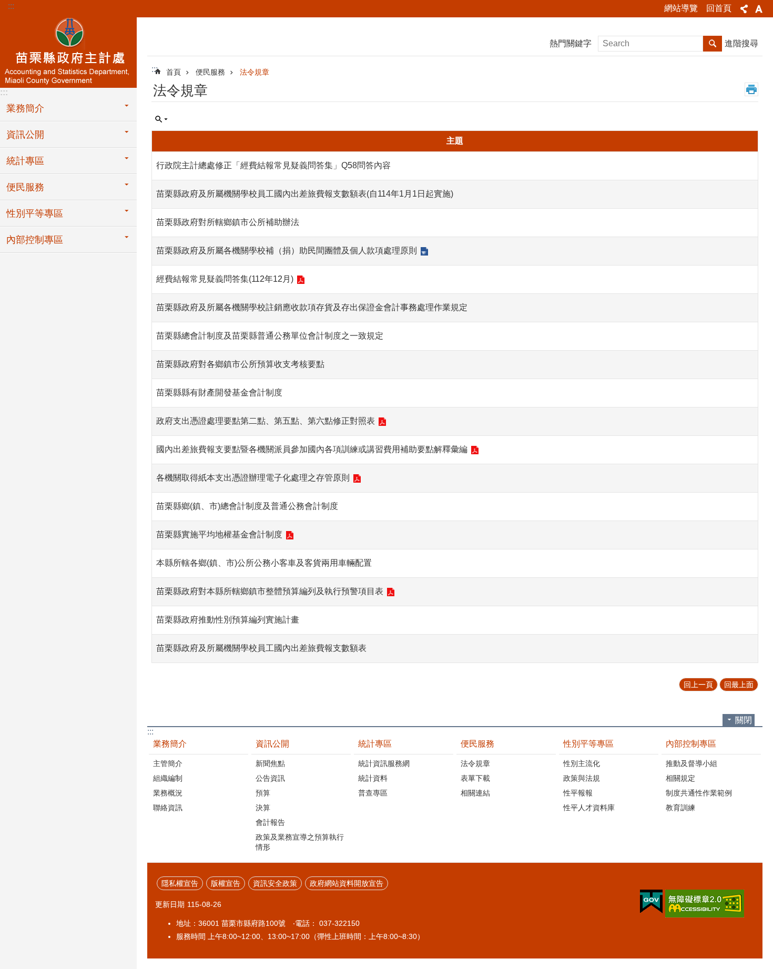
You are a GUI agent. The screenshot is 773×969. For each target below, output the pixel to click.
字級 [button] (758, 9)
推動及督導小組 (691, 763)
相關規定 (680, 778)
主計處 (68, 51)
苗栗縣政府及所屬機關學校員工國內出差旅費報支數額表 (261, 648)
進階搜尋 (741, 43)
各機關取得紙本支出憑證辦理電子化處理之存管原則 (253, 477)
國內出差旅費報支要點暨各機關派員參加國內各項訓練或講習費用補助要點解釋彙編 (311, 449)
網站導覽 (681, 8)
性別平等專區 (34, 213)
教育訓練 (680, 807)
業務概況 (167, 793)
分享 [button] (744, 9)
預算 (263, 793)
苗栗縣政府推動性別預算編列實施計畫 (227, 619)
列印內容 (751, 89)
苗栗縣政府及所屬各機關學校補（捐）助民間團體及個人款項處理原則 (286, 250)
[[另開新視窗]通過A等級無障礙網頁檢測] (704, 903)
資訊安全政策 (275, 883)
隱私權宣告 (179, 883)
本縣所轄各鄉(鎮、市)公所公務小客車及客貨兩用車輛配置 (264, 562)
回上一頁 (698, 684)
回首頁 (718, 8)
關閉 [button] (743, 720)
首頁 (173, 72)
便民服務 (25, 187)
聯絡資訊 (167, 807)
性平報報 (578, 793)
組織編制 (167, 778)
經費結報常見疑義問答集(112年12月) (224, 278)
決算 (263, 807)
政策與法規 (581, 778)
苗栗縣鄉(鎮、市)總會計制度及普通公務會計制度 (247, 506)
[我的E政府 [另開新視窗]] (651, 902)
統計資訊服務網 (384, 763)
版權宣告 (225, 883)
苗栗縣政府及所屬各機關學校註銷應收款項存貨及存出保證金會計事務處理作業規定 (311, 307)
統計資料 (373, 778)
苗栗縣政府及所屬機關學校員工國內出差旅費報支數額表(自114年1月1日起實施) (304, 193)
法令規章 (254, 72)
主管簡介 (167, 763)
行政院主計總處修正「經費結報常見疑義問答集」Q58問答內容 (273, 165)
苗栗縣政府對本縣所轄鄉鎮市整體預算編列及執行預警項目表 (269, 591)
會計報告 (270, 822)
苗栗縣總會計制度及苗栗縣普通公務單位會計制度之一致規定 (269, 335)
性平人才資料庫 (589, 807)
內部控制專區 (34, 239)
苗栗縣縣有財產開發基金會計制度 (219, 392)
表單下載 (475, 778)
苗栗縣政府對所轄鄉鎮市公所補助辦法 (227, 222)
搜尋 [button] (712, 44)
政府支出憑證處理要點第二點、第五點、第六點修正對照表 (265, 420)
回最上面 (739, 684)
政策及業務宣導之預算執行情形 (300, 842)
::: (11, 6)
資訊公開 (25, 134)
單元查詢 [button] (161, 119)
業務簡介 (25, 108)
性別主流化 (581, 763)
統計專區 (25, 161)
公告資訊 (270, 778)
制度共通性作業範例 (699, 793)
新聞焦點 (270, 763)
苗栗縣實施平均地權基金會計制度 (219, 534)
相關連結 (475, 793)
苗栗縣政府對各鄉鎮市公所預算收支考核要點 (240, 364)
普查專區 (373, 793)
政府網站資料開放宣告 (346, 883)
